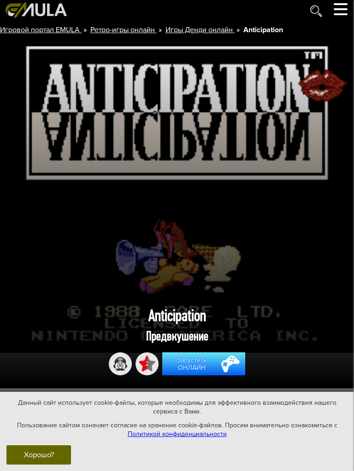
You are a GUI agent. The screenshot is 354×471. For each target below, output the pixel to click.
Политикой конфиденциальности (177, 434)
